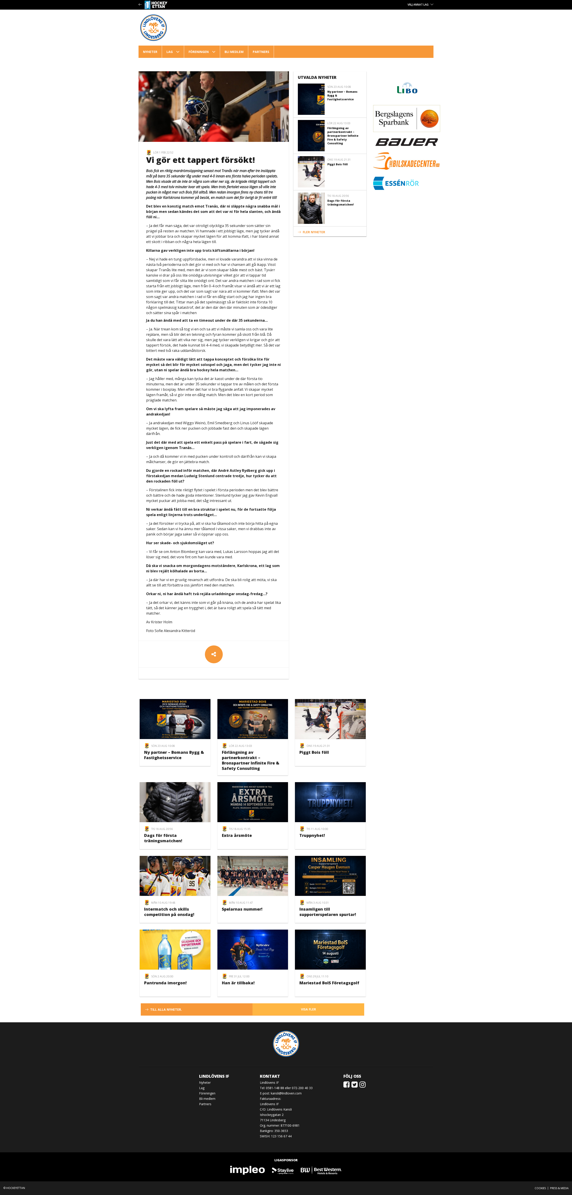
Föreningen (199, 52)
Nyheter (150, 52)
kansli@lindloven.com (286, 1093)
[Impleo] (247, 1170)
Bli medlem (234, 52)
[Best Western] (321, 1170)
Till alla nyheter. (166, 1009)
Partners (261, 52)
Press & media (559, 1188)
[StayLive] (283, 1170)
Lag (169, 52)
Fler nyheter (314, 232)
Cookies (540, 1188)
